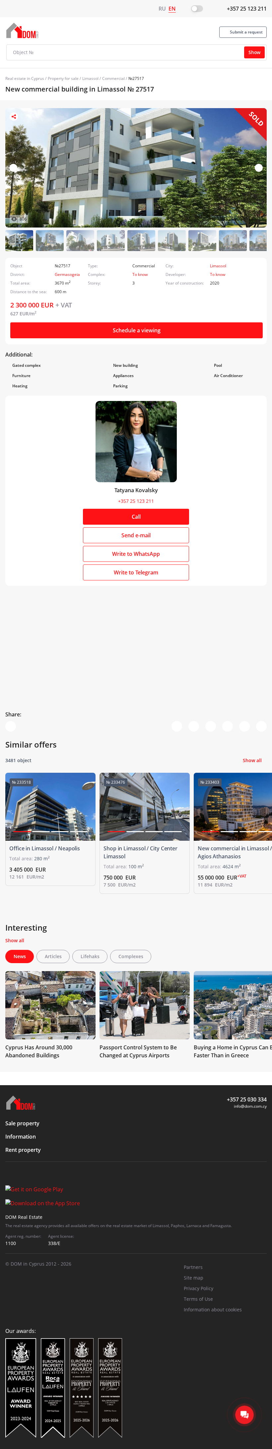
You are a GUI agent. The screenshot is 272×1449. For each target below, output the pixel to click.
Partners (193, 1267)
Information (20, 1136)
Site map (193, 1278)
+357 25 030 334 (247, 1099)
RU (162, 8)
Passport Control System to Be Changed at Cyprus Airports (138, 1051)
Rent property (23, 1149)
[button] (259, 168)
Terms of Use (198, 1299)
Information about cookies (213, 1309)
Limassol (90, 78)
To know (140, 274)
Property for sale (63, 78)
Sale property (22, 1123)
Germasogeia (67, 274)
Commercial (113, 78)
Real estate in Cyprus (24, 78)
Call (136, 516)
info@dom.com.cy (250, 1106)
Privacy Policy (198, 1288)
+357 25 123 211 (247, 8)
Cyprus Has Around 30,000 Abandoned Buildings (38, 1051)
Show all (252, 760)
